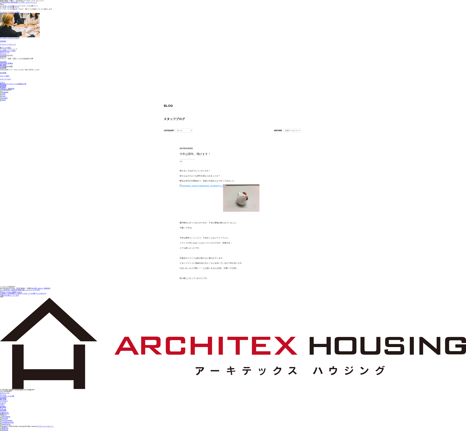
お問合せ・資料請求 (7, 89)
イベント (3, 54)
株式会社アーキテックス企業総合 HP (13, 84)
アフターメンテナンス (8, 44)
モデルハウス (4, 52)
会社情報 (3, 51)
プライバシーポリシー (46, 426)
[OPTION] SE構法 (6, 63)
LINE (6, 418)
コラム (2, 82)
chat (181, 161)
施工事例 (3, 65)
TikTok (8, 424)
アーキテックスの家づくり (9, 6)
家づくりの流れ (5, 47)
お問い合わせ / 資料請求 (41, 288)
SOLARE (3, 62)
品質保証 (3, 41)
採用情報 (3, 85)
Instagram (8, 420)
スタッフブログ (5, 79)
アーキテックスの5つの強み (10, 12)
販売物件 (3, 87)
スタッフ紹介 (11, 51)
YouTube (11, 422)
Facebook (6, 417)
